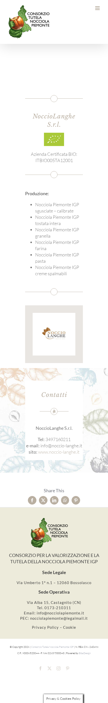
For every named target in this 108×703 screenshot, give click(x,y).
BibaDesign (85, 653)
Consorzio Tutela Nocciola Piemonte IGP (52, 647)
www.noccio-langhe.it (58, 452)
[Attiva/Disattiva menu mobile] (97, 8)
